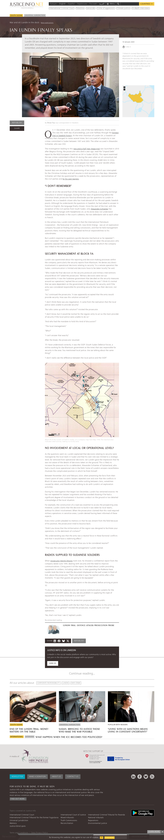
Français (53, 4)
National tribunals (96, 818)
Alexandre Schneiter (99, 209)
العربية (101, 4)
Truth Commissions (69, 820)
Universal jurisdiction (35, 15)
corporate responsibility (48, 683)
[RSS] (152, 776)
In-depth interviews (140, 8)
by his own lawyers (71, 179)
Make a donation (37, 777)
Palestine (80, 8)
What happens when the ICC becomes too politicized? (69, 736)
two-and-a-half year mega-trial (87, 149)
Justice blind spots (18, 826)
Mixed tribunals (67, 818)
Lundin (65, 683)
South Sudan (16, 15)
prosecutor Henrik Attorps (61, 561)
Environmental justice (97, 823)
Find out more (18, 799)
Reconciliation (67, 823)
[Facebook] (139, 776)
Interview (29, 737)
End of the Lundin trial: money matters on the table (29, 730)
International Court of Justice (73, 815)
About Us (56, 777)
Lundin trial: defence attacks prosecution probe (88, 625)
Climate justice (123, 8)
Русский (93, 4)
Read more (109, 837)
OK (101, 837)
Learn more (154, 832)
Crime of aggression (105, 8)
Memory (13, 823)
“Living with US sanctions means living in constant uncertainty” (128, 730)
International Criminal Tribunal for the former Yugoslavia (34, 818)
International (16, 737)
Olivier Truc (51, 123)
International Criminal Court (61, 8)
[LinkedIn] (133, 776)
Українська (82, 4)
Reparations (93, 820)
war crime (75, 683)
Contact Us (72, 777)
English (62, 4)
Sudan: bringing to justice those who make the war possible (79, 730)
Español (71, 4)
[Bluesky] (146, 776)
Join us (52, 663)
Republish (17, 123)
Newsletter (17, 777)
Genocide (90, 8)
